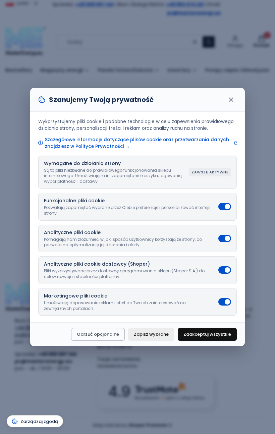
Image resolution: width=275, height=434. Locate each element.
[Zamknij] (231, 99)
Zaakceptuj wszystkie (207, 334)
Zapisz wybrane (151, 334)
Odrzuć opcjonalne (98, 334)
